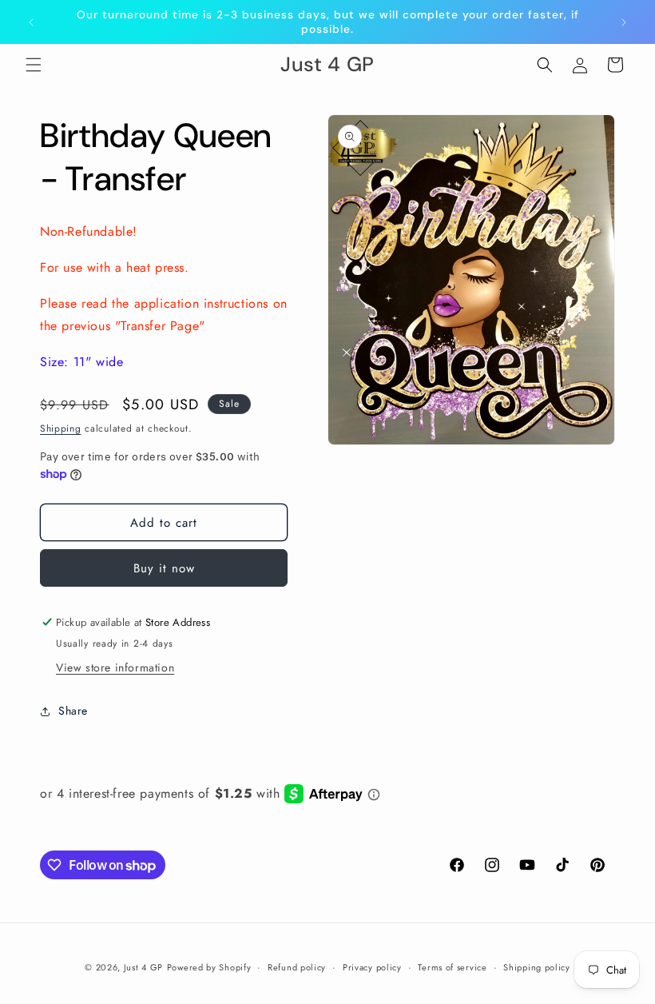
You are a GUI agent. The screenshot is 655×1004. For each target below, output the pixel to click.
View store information (115, 667)
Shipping (60, 428)
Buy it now (164, 568)
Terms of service (452, 967)
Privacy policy (372, 967)
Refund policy (297, 967)
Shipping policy (536, 967)
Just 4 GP (143, 967)
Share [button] (73, 711)
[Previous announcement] (31, 22)
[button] (33, 64)
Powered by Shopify (209, 967)
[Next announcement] (623, 22)
